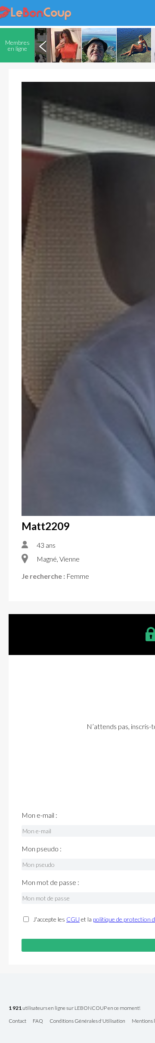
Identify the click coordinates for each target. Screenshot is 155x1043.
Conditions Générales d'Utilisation (87, 1021)
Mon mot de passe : (50, 882)
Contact (17, 1021)
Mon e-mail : (39, 815)
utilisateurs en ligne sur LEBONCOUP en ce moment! (74, 1008)
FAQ (38, 1021)
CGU (73, 919)
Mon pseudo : (42, 848)
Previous (42, 45)
